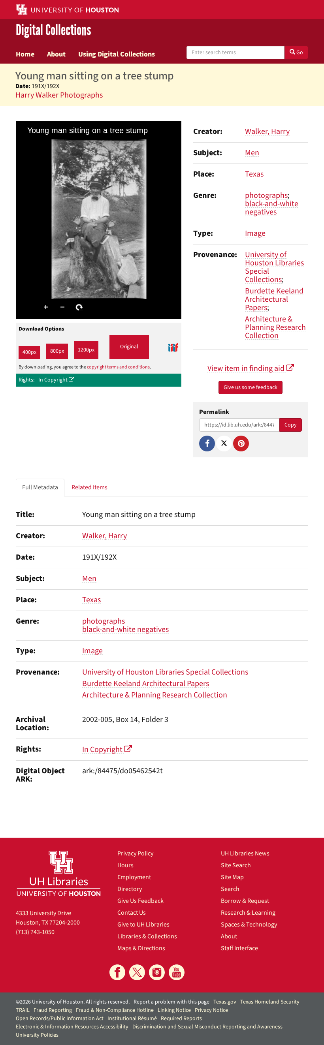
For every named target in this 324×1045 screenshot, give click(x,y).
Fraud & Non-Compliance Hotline (115, 1010)
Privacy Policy (135, 853)
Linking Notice (174, 1010)
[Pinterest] (241, 443)
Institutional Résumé (132, 1018)
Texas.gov (224, 1002)
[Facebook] (207, 443)
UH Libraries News (245, 853)
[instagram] (157, 972)
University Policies (37, 1035)
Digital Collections (53, 30)
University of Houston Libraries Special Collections (274, 267)
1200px (86, 350)
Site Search (236, 865)
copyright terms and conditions (118, 367)
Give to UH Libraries (143, 924)
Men (252, 152)
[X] (224, 443)
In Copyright (53, 380)
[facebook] (117, 972)
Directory (129, 889)
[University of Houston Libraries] (59, 873)
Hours (125, 865)
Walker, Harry (267, 131)
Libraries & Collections (147, 936)
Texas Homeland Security (270, 1002)
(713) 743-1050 (35, 932)
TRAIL (23, 1010)
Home (25, 54)
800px (57, 351)
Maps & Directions (141, 948)
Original (129, 347)
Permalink (214, 412)
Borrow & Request (245, 901)
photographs (266, 195)
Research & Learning (248, 912)
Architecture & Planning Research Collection (275, 327)
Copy (290, 425)
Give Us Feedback (140, 901)
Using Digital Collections (116, 54)
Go (299, 52)
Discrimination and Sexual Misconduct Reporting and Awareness (207, 1027)
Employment (134, 877)
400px (29, 352)
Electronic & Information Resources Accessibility (72, 1027)
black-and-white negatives (271, 208)
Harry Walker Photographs (59, 95)
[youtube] (177, 972)
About (56, 54)
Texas (254, 174)
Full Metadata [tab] (40, 487)
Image (255, 233)
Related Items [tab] (89, 487)
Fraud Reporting (53, 1010)
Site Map (232, 877)
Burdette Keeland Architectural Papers (274, 299)
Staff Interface (239, 948)
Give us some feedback (250, 387)
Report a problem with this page (171, 1002)
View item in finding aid (246, 368)
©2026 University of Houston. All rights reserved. (73, 1002)
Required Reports (181, 1018)
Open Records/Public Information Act (60, 1018)
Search (230, 889)
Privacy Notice (211, 1010)
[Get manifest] (173, 347)
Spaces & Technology (249, 924)
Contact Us (131, 912)
